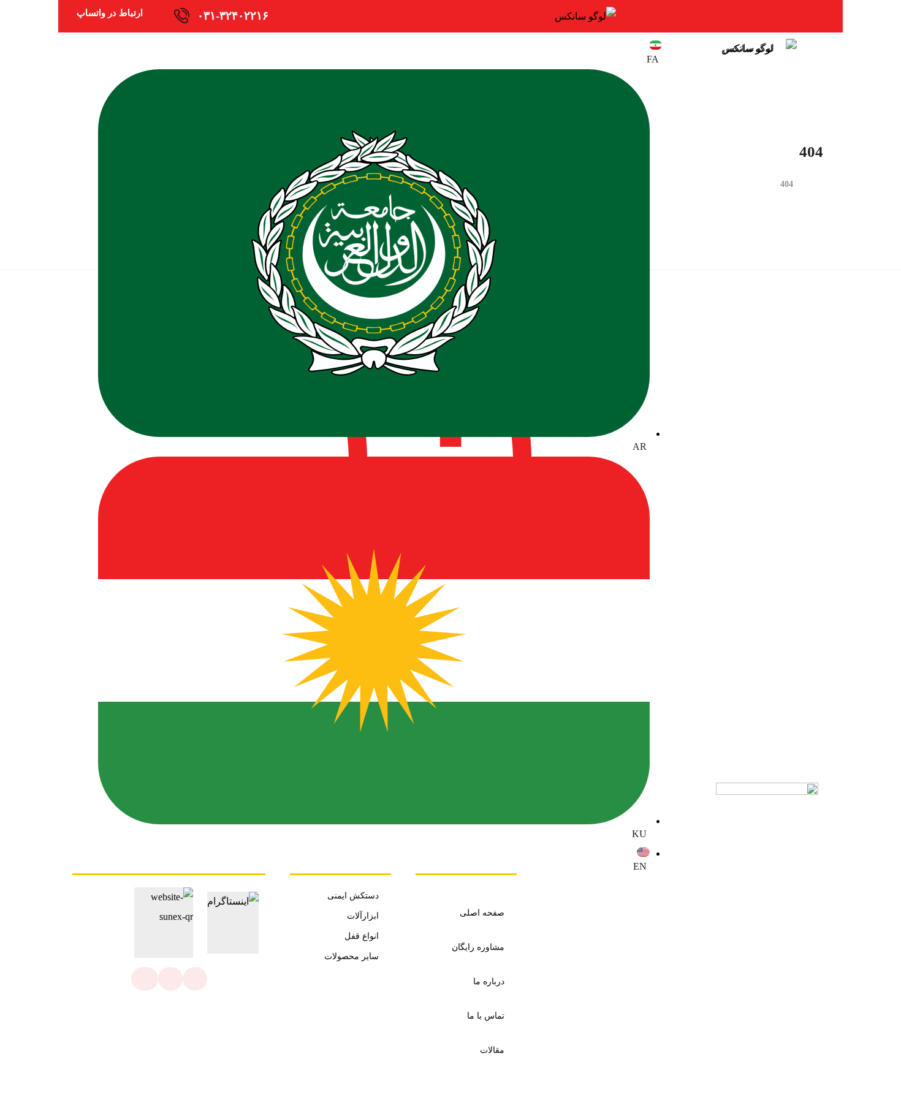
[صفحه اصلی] (819, 184)
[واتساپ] (170, 978)
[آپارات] (144, 978)
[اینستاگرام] (195, 978)
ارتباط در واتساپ (110, 13)
